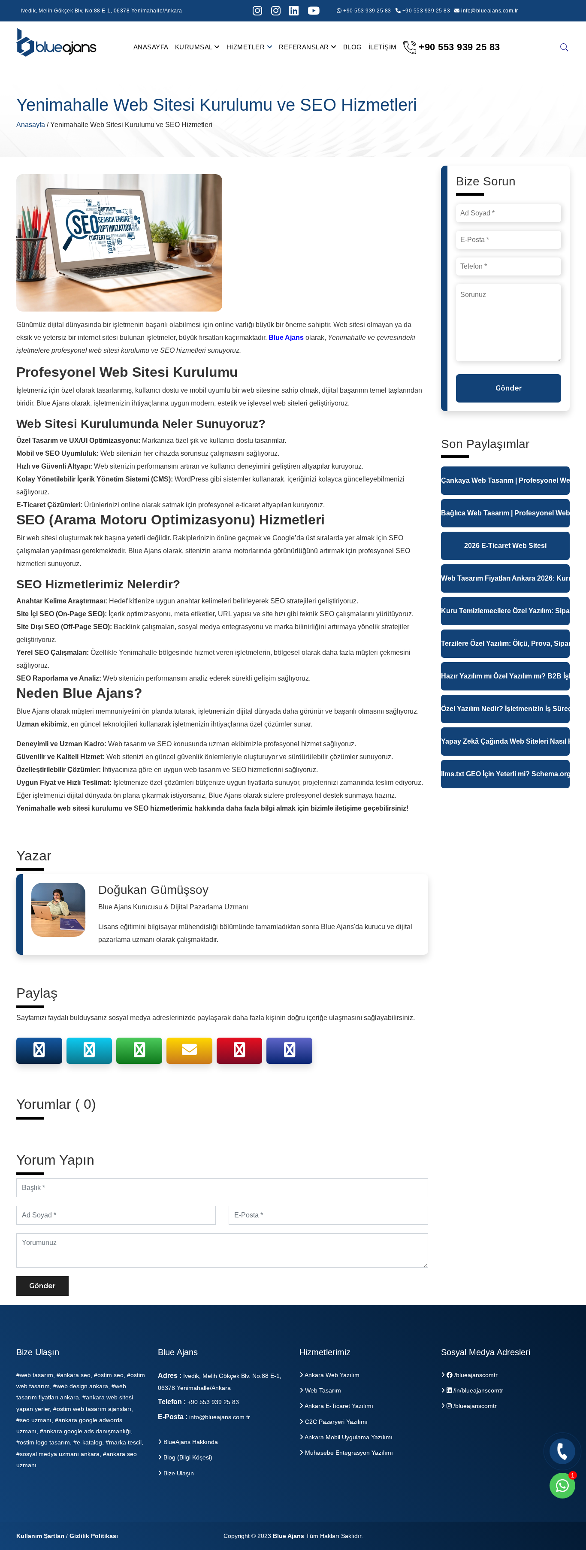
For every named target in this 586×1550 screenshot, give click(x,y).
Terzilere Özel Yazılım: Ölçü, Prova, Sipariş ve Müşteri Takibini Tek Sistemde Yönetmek (505, 643)
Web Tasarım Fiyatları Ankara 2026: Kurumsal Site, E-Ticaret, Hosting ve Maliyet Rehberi (505, 578)
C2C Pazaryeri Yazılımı (335, 1421)
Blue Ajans (288, 1535)
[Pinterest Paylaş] (239, 1053)
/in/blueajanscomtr (477, 1390)
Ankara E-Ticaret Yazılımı (338, 1405)
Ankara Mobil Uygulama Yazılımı (348, 1437)
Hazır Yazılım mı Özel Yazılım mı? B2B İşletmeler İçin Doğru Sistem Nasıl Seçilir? (505, 676)
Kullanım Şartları (40, 1535)
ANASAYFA (151, 47)
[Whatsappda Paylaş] (139, 1053)
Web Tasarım (322, 1390)
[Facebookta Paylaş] (39, 1053)
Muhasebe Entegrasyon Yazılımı (348, 1452)
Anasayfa (31, 124)
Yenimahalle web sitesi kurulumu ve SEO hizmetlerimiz (104, 808)
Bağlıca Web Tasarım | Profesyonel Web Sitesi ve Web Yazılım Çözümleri (505, 513)
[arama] (294, 11)
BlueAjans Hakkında (190, 1441)
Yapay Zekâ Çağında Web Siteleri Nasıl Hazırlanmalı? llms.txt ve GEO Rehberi (505, 741)
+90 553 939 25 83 (366, 11)
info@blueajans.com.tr (489, 11)
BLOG (352, 47)
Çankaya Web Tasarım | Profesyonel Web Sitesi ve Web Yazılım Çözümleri (505, 480)
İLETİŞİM (383, 47)
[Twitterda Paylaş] (89, 1053)
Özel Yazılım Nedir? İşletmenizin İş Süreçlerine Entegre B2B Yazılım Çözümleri (505, 708)
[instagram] (258, 11)
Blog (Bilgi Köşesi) (187, 1457)
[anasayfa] (57, 46)
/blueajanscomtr (475, 1374)
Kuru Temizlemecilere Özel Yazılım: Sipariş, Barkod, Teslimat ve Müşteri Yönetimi (505, 611)
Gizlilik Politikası (93, 1535)
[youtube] (314, 11)
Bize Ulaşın (178, 1473)
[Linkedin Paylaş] (289, 1053)
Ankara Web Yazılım (331, 1374)
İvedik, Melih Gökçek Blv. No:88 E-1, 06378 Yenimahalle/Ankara (101, 11)
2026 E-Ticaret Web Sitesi (505, 545)
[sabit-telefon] (562, 1451)
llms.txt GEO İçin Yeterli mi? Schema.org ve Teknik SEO (505, 774)
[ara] (564, 47)
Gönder (42, 1286)
